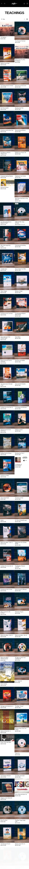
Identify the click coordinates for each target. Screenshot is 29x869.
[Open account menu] (24, 3)
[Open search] (4, 3)
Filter (4, 19)
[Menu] (1, 3)
